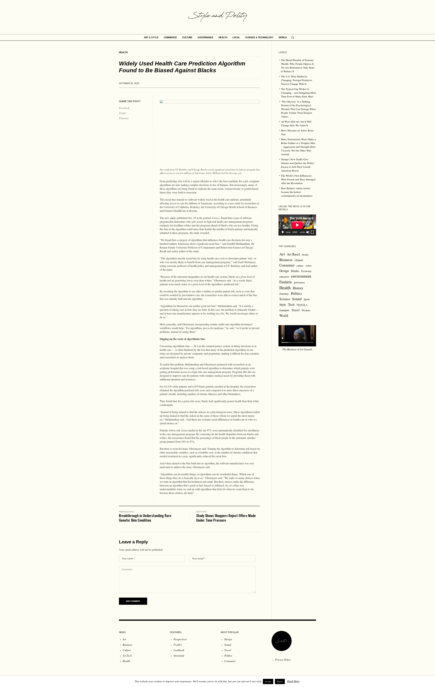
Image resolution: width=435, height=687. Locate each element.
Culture (127, 650)
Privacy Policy (283, 659)
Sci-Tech (127, 655)
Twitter (122, 113)
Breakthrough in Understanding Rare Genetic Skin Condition (145, 518)
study (173, 218)
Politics (296, 293)
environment (301, 276)
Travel (295, 310)
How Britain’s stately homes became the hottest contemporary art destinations (296, 191)
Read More (293, 681)
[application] (297, 225)
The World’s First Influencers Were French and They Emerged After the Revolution (298, 179)
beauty (305, 254)
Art (282, 253)
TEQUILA (302, 304)
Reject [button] (280, 681)
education (284, 276)
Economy (306, 271)
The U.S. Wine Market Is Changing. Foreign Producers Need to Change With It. (296, 80)
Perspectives (180, 639)
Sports (307, 299)
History (298, 288)
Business (285, 259)
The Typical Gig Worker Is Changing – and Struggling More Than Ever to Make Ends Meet (298, 92)
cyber (308, 265)
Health (123, 52)
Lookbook (178, 650)
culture (300, 265)
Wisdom (306, 310)
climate (298, 260)
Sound (297, 298)
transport (284, 310)
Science (284, 298)
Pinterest (123, 118)
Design (284, 270)
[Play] (283, 232)
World (283, 315)
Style (282, 304)
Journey (284, 294)
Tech (291, 304)
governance (299, 282)
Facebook (124, 108)
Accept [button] (268, 681)
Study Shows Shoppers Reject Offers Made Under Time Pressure (226, 518)
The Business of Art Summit (297, 349)
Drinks (295, 271)
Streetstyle (178, 655)
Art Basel (293, 254)
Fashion (285, 281)
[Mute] (307, 232)
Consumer (286, 265)
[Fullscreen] (312, 232)
